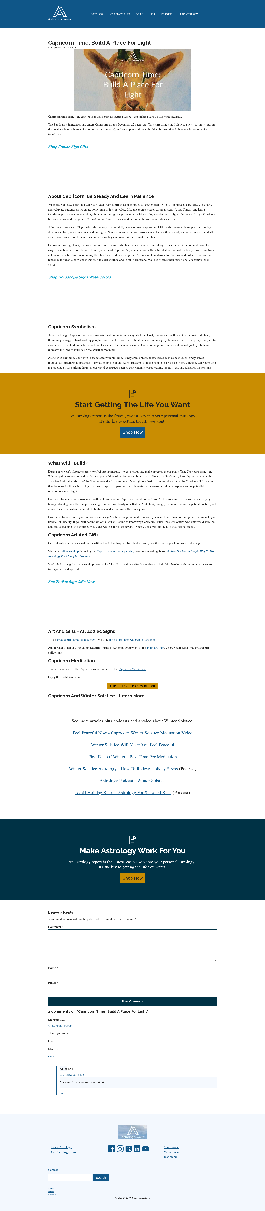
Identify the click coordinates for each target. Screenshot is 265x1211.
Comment (55, 927)
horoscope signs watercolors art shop (132, 640)
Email (53, 982)
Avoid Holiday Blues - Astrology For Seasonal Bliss (123, 792)
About (139, 13)
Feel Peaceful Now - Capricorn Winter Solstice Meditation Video (132, 733)
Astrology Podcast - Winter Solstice (132, 780)
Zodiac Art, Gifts (120, 13)
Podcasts (166, 13)
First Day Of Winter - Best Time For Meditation (132, 756)
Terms (50, 1186)
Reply (51, 1056)
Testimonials (172, 1157)
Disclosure (52, 1194)
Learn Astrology (188, 13)
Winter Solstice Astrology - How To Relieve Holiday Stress (123, 768)
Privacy (51, 1191)
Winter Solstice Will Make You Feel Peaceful (132, 744)
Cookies (51, 1188)
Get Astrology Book (63, 1152)
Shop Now (133, 432)
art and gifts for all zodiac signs (77, 640)
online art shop (69, 551)
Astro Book (97, 13)
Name (53, 968)
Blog (152, 13)
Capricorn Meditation (132, 669)
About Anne (171, 1147)
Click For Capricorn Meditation (132, 686)
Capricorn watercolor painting (115, 551)
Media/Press (171, 1152)
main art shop (155, 647)
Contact (53, 1170)
